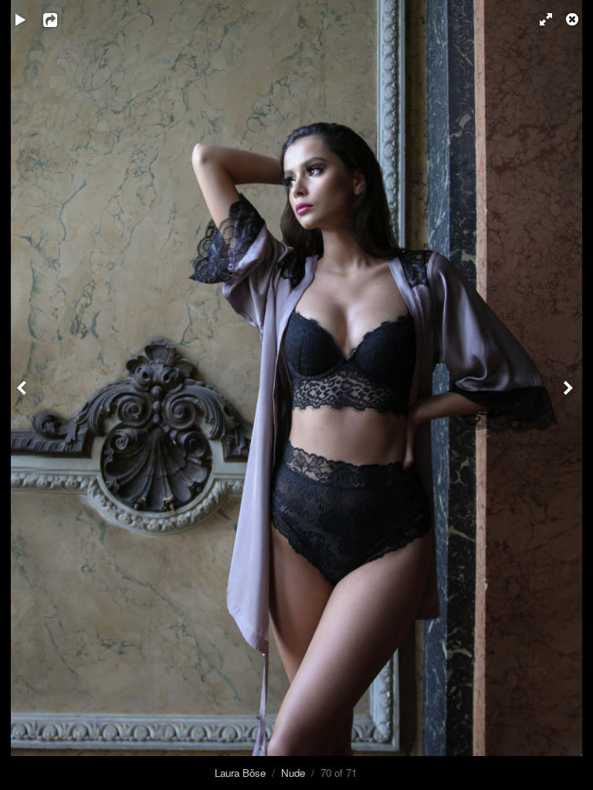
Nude (293, 772)
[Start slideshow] (21, 19)
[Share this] (61, 19)
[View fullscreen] (539, 19)
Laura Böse (240, 772)
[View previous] (23, 395)
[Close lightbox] (573, 19)
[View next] (570, 395)
